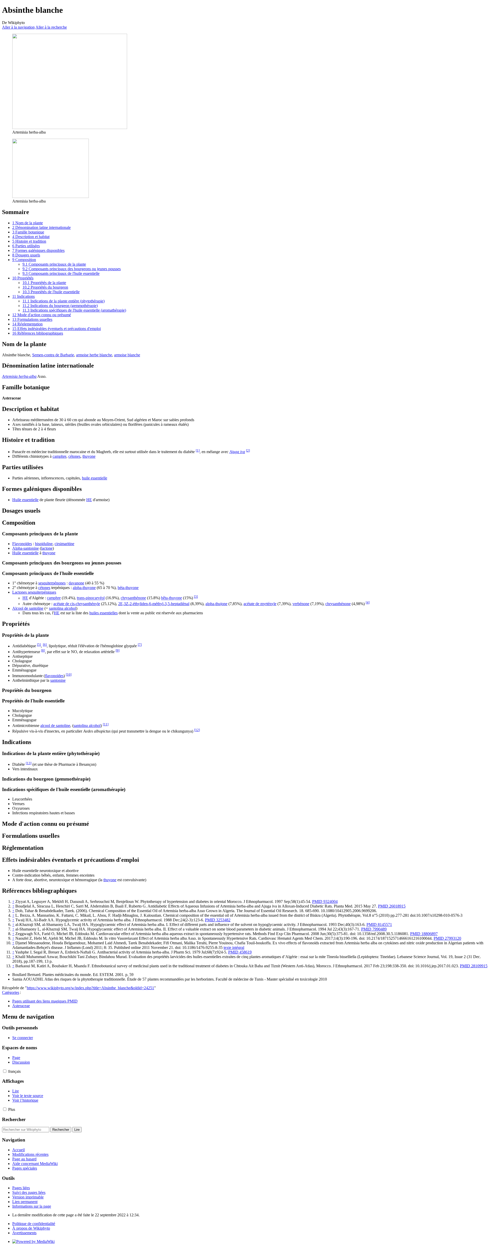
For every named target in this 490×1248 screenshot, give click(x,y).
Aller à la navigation (18, 27)
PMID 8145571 (379, 924)
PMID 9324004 (325, 901)
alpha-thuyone (84, 587)
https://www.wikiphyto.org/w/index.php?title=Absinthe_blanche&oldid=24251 (90, 988)
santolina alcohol (62, 608)
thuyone (88, 456)
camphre (59, 456)
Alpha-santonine (25, 548)
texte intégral (234, 947)
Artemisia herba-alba (19, 376)
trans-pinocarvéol (91, 598)
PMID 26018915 (392, 906)
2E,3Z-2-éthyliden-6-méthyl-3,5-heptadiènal (153, 604)
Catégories (10, 992)
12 (197, 730)
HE (89, 500)
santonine (58, 680)
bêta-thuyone (171, 598)
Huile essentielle (25, 500)
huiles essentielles (103, 613)
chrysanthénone (133, 598)
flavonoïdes (54, 676)
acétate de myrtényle (259, 604)
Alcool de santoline (27, 608)
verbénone (300, 604)
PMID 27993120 (447, 938)
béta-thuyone (128, 587)
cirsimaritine (64, 543)
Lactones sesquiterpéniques (34, 592)
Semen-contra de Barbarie (53, 355)
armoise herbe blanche (94, 355)
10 (68, 674)
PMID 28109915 (473, 966)
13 (28, 763)
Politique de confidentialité (33, 1223)
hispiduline (44, 543)
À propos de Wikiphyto (31, 1228)
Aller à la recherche (51, 27)
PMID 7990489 (374, 929)
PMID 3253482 (217, 920)
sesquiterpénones (52, 583)
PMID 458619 (240, 952)
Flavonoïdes (22, 543)
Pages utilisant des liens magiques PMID (45, 1001)
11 (105, 724)
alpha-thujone (216, 604)
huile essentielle (94, 478)
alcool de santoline (55, 725)
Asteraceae (21, 1006)
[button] (4, 1071)
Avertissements (24, 1233)
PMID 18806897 (424, 934)
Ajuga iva (237, 452)
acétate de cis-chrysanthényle (76, 604)
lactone (47, 548)
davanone (76, 583)
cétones (74, 456)
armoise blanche (127, 355)
